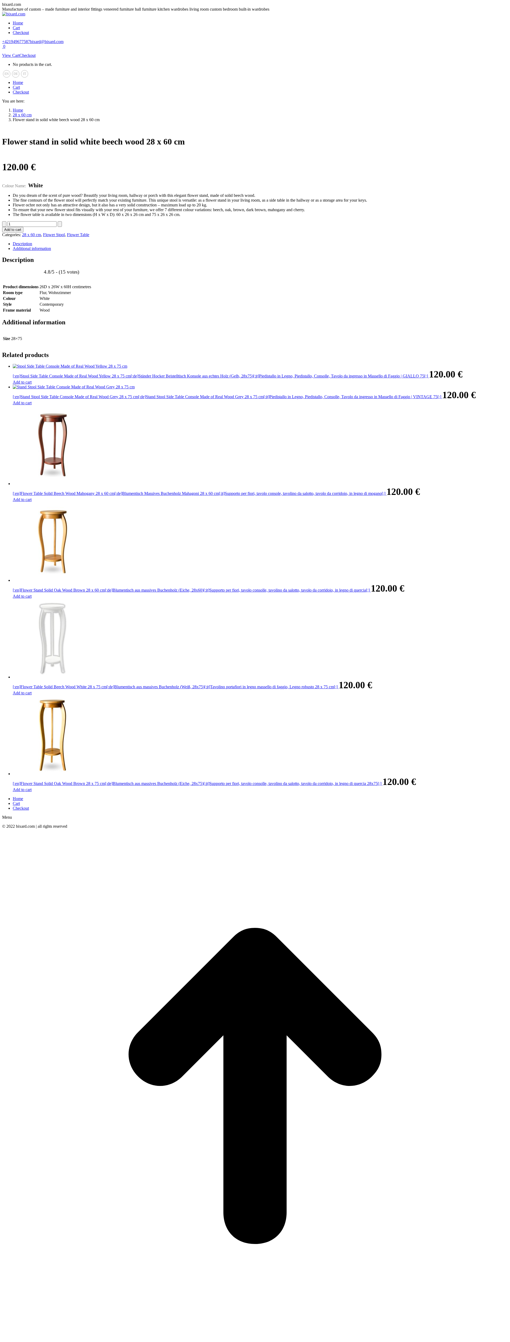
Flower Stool (54, 234)
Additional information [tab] (32, 248)
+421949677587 (16, 41)
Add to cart (12, 230)
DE (16, 74)
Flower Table (78, 234)
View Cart (10, 55)
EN (7, 74)
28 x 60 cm (31, 234)
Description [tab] (22, 243)
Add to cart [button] (22, 382)
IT (24, 74)
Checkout (27, 55)
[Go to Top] (255, 1337)
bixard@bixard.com (46, 41)
